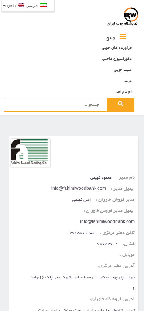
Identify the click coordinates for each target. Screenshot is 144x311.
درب (128, 81)
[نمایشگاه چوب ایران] (122, 16)
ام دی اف (124, 92)
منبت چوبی (123, 70)
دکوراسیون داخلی (117, 59)
